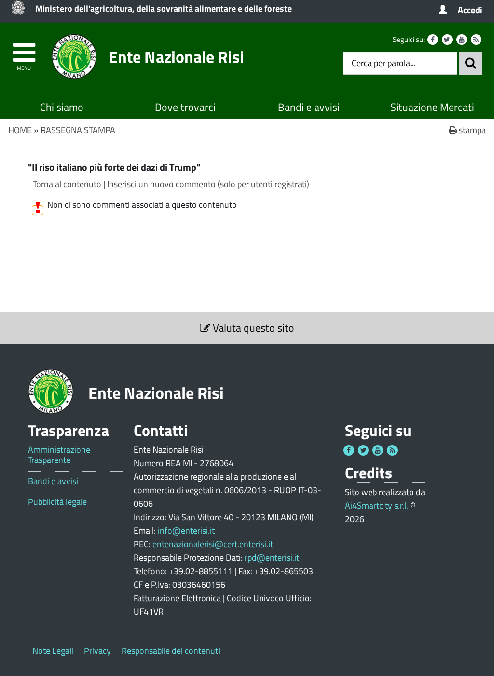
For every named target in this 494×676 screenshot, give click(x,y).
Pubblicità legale (57, 502)
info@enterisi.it (186, 530)
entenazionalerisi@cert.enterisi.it (212, 544)
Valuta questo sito (252, 328)
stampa (471, 129)
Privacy (97, 650)
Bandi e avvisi (309, 107)
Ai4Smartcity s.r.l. (376, 505)
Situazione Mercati (432, 107)
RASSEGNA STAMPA (78, 129)
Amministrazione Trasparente (59, 455)
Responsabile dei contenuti (171, 650)
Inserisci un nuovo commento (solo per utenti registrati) (208, 183)
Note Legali (52, 650)
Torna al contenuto (67, 183)
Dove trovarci (185, 107)
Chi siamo (61, 107)
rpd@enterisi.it (272, 557)
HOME (20, 129)
